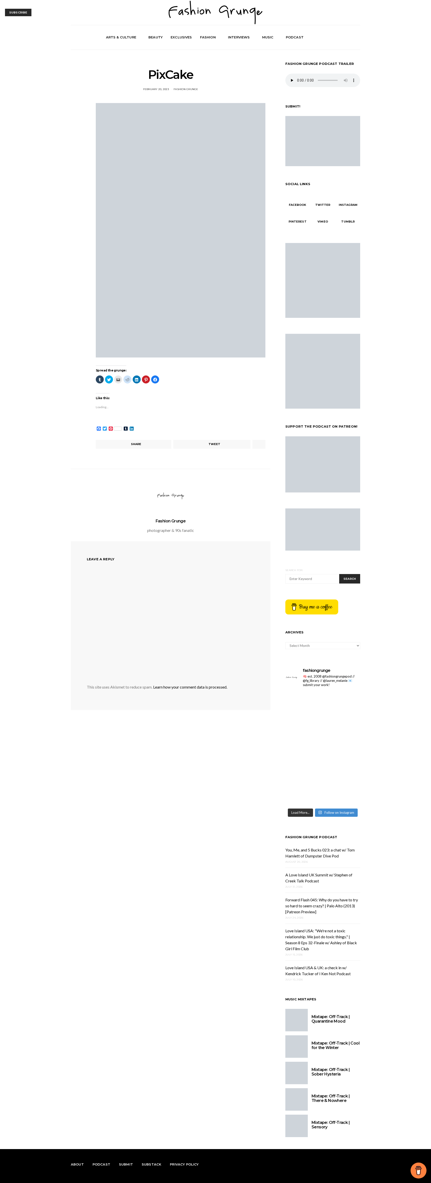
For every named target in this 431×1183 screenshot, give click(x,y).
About (77, 1164)
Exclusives (181, 37)
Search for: (294, 570)
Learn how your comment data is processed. (190, 687)
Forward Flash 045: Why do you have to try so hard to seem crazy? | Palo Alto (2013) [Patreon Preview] (321, 905)
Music (268, 37)
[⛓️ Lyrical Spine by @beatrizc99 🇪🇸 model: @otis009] (303, 794)
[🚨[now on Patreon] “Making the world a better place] (342, 771)
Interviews (239, 37)
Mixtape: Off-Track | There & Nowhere (331, 1098)
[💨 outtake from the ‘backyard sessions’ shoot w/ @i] (303, 748)
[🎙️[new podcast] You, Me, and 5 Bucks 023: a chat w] (342, 703)
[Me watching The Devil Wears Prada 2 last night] (342, 726)
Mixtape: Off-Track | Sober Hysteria (331, 1071)
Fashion (208, 37)
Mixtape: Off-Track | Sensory (331, 1124)
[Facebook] (339, 37)
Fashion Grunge (186, 89)
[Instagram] (351, 37)
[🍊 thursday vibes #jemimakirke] (303, 726)
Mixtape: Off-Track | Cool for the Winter (335, 1045)
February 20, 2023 (156, 89)
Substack (151, 1164)
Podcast (295, 37)
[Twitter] (345, 37)
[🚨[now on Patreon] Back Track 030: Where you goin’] (342, 748)
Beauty (155, 37)
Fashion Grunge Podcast (311, 837)
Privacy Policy (184, 1164)
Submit (126, 1164)
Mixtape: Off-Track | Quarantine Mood (331, 1019)
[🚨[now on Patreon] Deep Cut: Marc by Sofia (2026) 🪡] (303, 771)
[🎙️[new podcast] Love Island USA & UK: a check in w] (342, 794)
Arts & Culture (121, 37)
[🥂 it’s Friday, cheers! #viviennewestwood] (303, 703)
